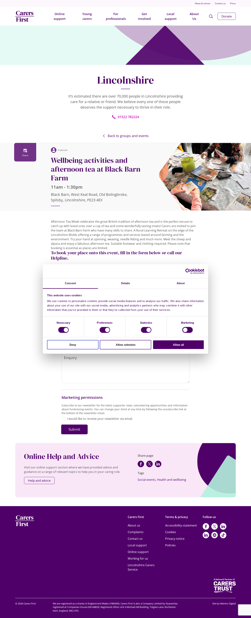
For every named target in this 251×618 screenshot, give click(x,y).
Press (233, 3)
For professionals (116, 16)
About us (134, 525)
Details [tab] (125, 283)
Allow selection (125, 344)
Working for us (138, 558)
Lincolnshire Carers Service (141, 567)
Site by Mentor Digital (224, 603)
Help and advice (39, 480)
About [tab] (181, 283)
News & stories (202, 3)
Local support (171, 16)
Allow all (178, 344)
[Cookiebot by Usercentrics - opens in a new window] (188, 271)
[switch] (105, 330)
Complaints (136, 532)
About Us (194, 16)
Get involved (144, 16)
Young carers (87, 16)
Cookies (170, 532)
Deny (72, 344)
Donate (226, 16)
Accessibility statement (181, 525)
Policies (170, 545)
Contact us (220, 3)
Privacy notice (174, 539)
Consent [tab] (70, 283)
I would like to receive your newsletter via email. (100, 419)
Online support (60, 16)
